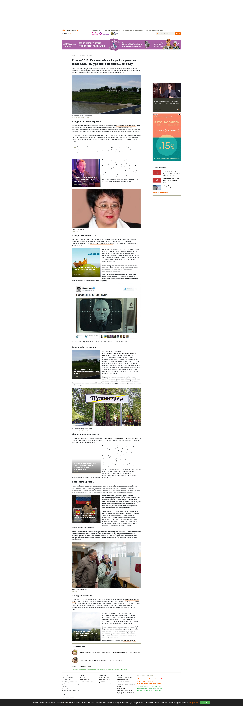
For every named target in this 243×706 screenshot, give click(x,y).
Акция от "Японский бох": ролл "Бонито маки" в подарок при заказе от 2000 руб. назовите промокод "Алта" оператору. (149, 688)
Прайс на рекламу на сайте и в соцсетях (149, 683)
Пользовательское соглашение (104, 680)
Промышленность (159, 30)
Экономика (125, 30)
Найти (178, 33)
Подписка (83, 677)
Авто (132, 30)
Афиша (119, 686)
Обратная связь (104, 677)
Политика (147, 30)
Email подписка (121, 688)
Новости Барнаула (99, 30)
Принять (205, 703)
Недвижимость (114, 30)
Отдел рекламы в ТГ (123, 679)
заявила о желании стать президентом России (122, 438)
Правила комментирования (107, 683)
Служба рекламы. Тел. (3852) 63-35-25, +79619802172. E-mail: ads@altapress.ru (126, 692)
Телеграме (127, 641)
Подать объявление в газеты (126, 685)
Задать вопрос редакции (145, 681)
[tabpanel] (167, 98)
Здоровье (139, 30)
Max (134, 641)
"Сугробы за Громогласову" (126, 126)
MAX (129, 694)
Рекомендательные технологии (123, 682)
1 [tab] (177, 109)
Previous (154, 91)
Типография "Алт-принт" (87, 681)
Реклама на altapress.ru (124, 677)
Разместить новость (160, 192)
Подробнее (193, 703)
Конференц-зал (85, 679)
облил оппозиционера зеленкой (101, 243)
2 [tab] (178, 109)
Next (179, 91)
